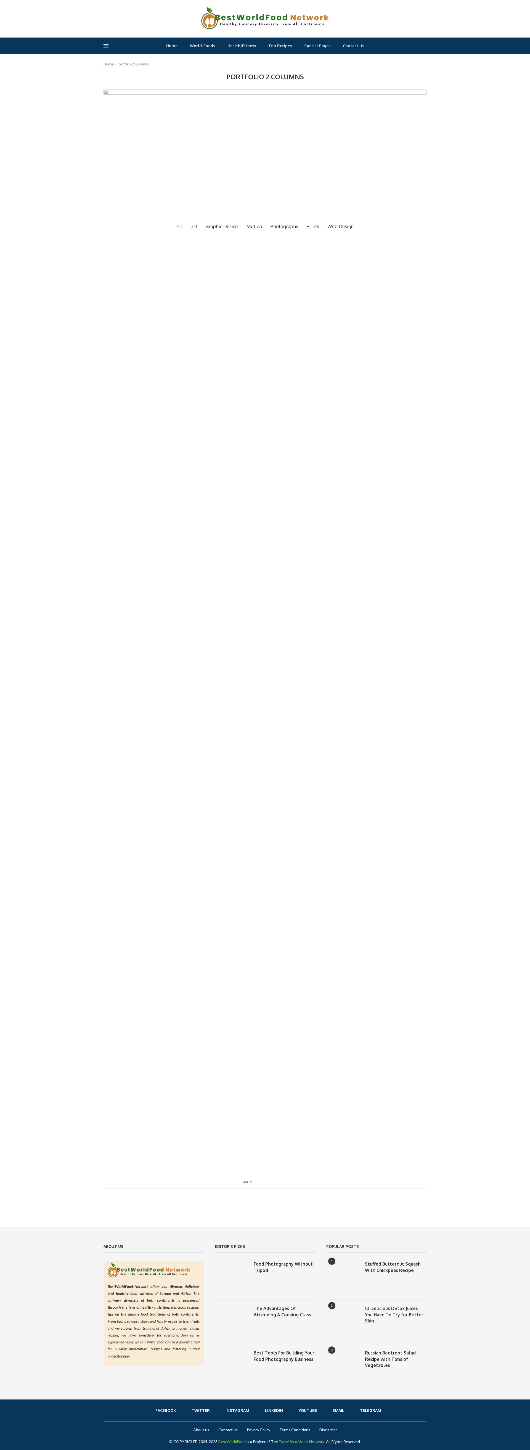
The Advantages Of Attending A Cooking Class (282, 1311)
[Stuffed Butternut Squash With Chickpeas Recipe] (342, 1277)
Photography (284, 226)
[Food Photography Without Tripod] (231, 1277)
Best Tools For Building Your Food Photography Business (284, 1356)
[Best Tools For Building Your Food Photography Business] (231, 1366)
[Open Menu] (106, 45)
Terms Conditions (294, 1429)
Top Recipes (280, 45)
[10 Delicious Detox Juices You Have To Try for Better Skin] (342, 1321)
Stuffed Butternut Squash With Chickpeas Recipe (393, 1267)
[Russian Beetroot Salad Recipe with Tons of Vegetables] (342, 1366)
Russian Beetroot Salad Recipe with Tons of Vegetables (390, 1359)
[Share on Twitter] (263, 1181)
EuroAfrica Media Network (301, 1441)
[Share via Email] (286, 1181)
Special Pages (317, 45)
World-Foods (202, 45)
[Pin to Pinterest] (269, 1181)
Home (171, 45)
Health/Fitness (241, 45)
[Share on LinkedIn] (275, 1181)
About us (201, 1429)
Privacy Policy (258, 1429)
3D (194, 226)
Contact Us (353, 45)
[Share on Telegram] (280, 1181)
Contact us (228, 1429)
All (179, 226)
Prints (312, 226)
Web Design (340, 226)
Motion (254, 226)
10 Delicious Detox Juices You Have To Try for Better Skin (394, 1315)
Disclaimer (328, 1429)
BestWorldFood (232, 1441)
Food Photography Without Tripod (283, 1267)
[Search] (424, 46)
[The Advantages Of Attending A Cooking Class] (231, 1321)
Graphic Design (221, 226)
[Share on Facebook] (257, 1181)
